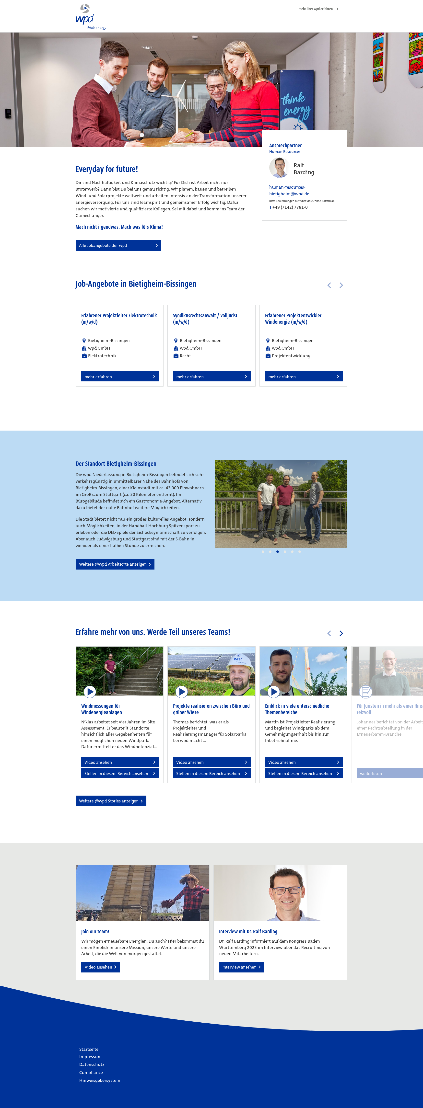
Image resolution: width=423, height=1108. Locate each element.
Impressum (90, 1057)
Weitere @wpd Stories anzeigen (109, 801)
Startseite (88, 1049)
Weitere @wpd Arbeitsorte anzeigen (113, 564)
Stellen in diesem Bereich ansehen (116, 773)
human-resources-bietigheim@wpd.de (289, 190)
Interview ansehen (240, 967)
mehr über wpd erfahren (316, 9)
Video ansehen (98, 967)
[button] (263, 551)
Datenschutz (91, 1064)
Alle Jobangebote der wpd (103, 245)
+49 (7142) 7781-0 (290, 207)
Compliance (91, 1072)
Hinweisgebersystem (99, 1080)
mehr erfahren (98, 376)
